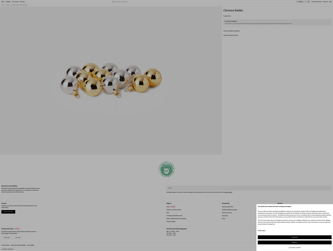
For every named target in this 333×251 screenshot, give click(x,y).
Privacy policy (261, 230)
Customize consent (295, 247)
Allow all (295, 237)
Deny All (294, 242)
